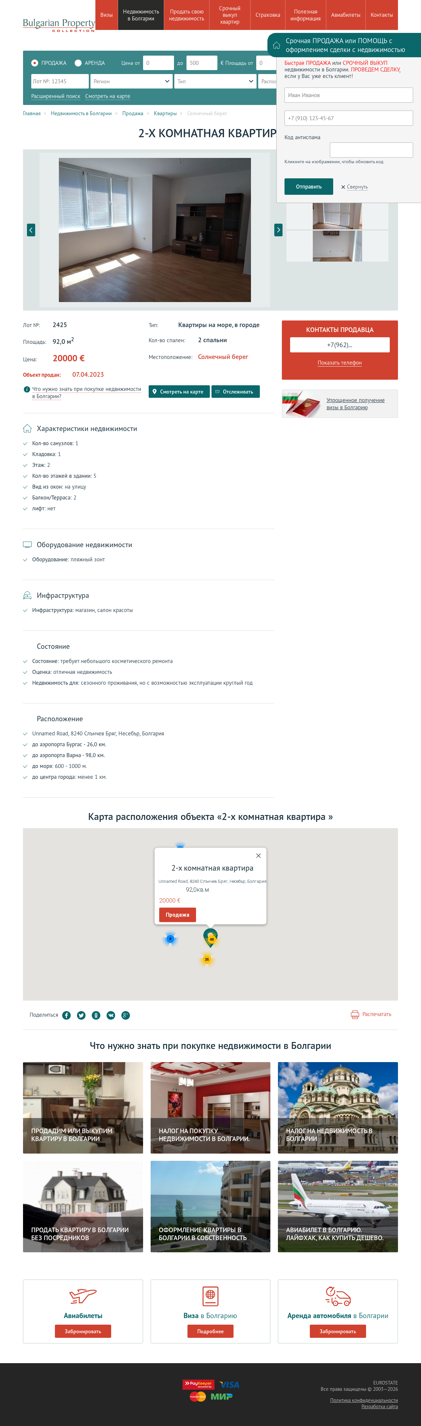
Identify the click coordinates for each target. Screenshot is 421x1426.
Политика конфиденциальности (364, 1400)
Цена (127, 63)
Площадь (235, 63)
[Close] (258, 856)
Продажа (177, 915)
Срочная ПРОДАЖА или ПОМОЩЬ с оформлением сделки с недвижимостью (345, 45)
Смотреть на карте (107, 96)
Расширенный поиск (55, 96)
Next (278, 230)
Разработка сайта (379, 1406)
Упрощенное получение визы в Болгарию (356, 403)
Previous (31, 230)
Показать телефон (340, 362)
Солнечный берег (223, 356)
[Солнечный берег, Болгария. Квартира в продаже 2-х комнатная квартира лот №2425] (154, 230)
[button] (210, 938)
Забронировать (83, 1331)
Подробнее (210, 1331)
